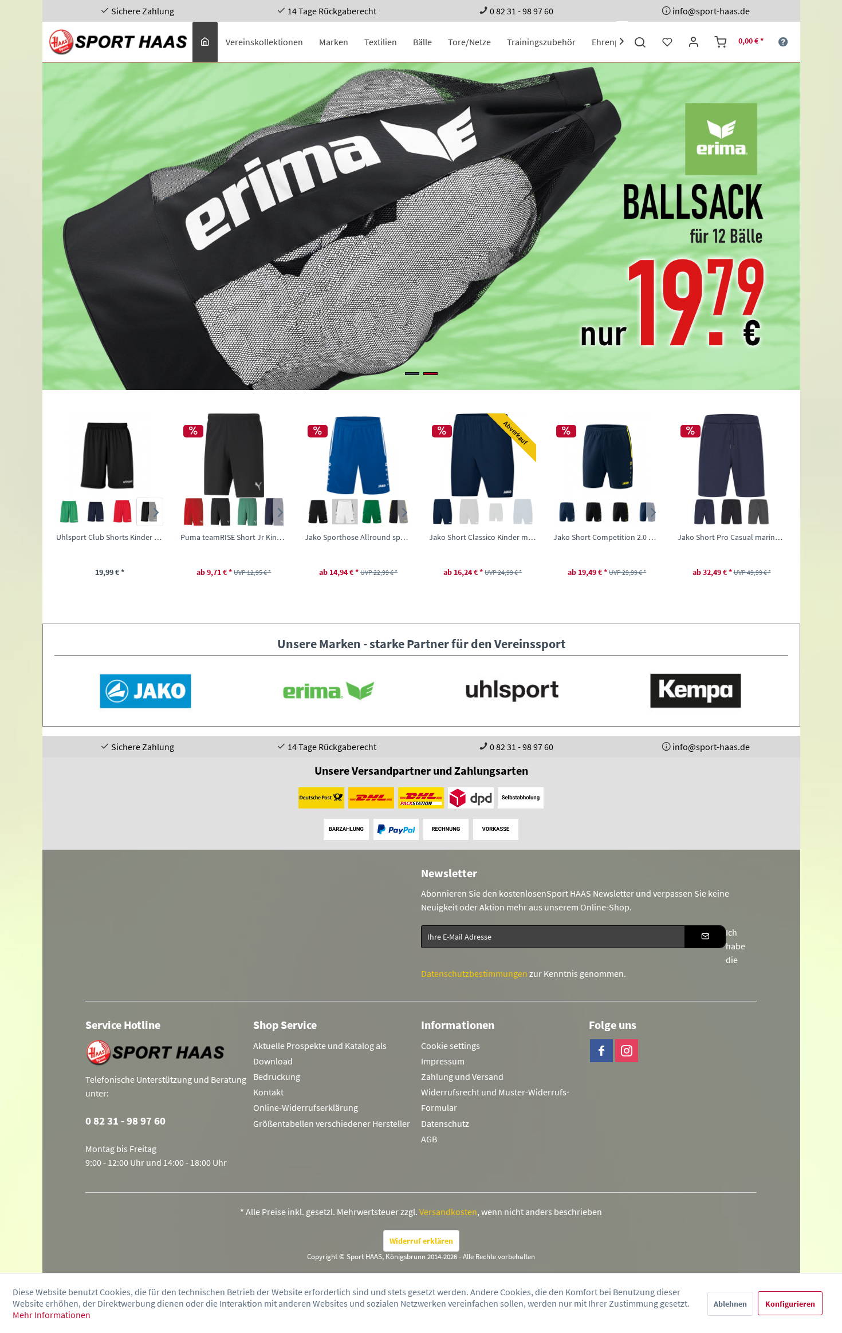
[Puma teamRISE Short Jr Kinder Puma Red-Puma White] (69, 512)
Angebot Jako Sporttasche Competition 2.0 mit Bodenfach (414, 226)
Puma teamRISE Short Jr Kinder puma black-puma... (109, 537)
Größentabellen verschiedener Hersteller (331, 1123)
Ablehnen (730, 1304)
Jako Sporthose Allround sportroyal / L (233, 537)
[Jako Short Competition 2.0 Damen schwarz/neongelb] (495, 512)
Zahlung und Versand (462, 1076)
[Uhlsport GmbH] (328, 691)
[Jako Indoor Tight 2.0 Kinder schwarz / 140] (731, 455)
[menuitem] (205, 42)
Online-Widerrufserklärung (305, 1107)
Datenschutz (445, 1123)
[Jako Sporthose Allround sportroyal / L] (233, 455)
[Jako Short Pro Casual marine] (579, 512)
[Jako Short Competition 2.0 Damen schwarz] (468, 512)
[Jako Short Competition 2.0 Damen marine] (441, 512)
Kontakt (268, 1092)
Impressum (443, 1061)
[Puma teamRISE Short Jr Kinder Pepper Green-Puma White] (122, 512)
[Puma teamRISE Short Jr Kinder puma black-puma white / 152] (109, 455)
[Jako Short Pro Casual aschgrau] (633, 512)
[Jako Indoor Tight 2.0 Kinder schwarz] (717, 512)
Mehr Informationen (52, 1314)
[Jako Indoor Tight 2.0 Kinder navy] (744, 512)
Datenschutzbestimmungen (474, 973)
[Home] (205, 42)
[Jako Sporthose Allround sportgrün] (247, 512)
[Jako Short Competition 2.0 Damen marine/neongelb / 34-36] (482, 455)
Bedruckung (276, 1076)
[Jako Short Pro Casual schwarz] (606, 512)
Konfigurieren (790, 1304)
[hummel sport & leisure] (695, 691)
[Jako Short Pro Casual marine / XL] (606, 455)
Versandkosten (448, 1211)
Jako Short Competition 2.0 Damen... (482, 537)
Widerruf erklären (421, 1241)
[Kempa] (512, 691)
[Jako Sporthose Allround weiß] (220, 512)
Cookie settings (450, 1045)
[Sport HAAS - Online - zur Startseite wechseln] (119, 41)
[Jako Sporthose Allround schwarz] (193, 512)
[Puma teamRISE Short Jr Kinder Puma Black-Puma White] (95, 512)
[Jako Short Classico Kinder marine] (317, 512)
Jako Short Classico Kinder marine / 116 (357, 537)
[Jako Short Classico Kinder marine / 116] (357, 455)
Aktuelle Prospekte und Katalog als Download (320, 1053)
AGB (429, 1139)
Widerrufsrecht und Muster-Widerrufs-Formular (495, 1099)
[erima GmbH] (145, 691)
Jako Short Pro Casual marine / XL (606, 537)
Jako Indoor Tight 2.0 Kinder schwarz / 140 (731, 537)
